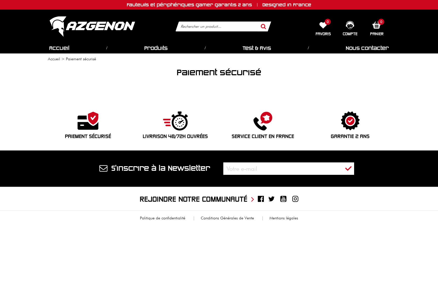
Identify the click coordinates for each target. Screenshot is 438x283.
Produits (156, 48)
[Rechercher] (263, 26)
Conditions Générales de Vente (227, 218)
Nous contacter (367, 48)
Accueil (59, 48)
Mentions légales (283, 218)
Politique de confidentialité (162, 218)
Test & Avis (257, 48)
